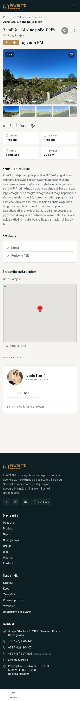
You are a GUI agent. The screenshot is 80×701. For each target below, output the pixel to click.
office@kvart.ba (18, 660)
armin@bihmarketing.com (27, 406)
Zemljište (39, 17)
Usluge (7, 546)
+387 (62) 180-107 (20, 647)
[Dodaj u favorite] (64, 30)
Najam (7, 534)
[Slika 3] (40, 101)
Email (25, 393)
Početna (8, 17)
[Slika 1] (34, 101)
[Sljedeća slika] (71, 76)
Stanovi (8, 583)
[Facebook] (6, 501)
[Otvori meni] (73, 6)
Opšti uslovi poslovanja (17, 612)
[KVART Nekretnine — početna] (14, 6)
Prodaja (8, 528)
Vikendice (9, 606)
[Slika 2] (37, 101)
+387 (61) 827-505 (29, 653)
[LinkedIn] (25, 501)
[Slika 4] (42, 101)
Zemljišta (9, 594)
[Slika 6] (47, 101)
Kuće (6, 588)
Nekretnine (24, 17)
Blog (6, 552)
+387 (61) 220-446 (20, 641)
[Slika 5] (44, 101)
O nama (8, 557)
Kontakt (8, 563)
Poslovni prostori (13, 600)
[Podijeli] (73, 30)
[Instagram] (15, 501)
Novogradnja (11, 540)
